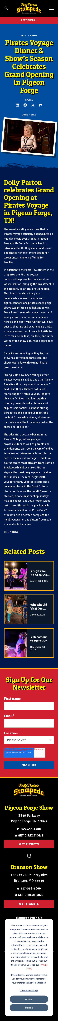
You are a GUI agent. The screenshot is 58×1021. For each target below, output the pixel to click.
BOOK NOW (11, 532)
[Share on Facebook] (25, 105)
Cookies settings (29, 990)
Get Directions (30, 835)
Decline (29, 1007)
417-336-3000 (30, 888)
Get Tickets (28, 20)
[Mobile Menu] (51, 8)
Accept (29, 999)
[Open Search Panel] (6, 8)
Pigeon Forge (29, 35)
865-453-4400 (30, 829)
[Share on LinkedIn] (17, 105)
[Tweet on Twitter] (33, 105)
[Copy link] (40, 105)
